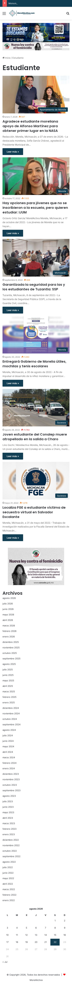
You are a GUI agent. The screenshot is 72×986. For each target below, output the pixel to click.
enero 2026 (9, 636)
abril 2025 (8, 686)
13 (36, 935)
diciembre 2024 (11, 708)
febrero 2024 (9, 763)
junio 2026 (8, 609)
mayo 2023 (8, 812)
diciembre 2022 (11, 839)
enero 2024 (9, 768)
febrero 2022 (9, 894)
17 (7, 942)
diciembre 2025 (11, 642)
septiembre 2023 (11, 790)
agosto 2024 (9, 730)
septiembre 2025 (11, 658)
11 (17, 935)
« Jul (5, 962)
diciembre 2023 (11, 774)
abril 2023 (8, 818)
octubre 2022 (10, 850)
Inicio (8, 57)
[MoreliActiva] (21, 13)
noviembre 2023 (11, 779)
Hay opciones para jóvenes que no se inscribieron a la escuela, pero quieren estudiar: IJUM (35, 208)
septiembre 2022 (11, 856)
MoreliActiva (36, 980)
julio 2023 (8, 801)
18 (17, 942)
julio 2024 (8, 735)
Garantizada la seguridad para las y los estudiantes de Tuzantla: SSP (34, 287)
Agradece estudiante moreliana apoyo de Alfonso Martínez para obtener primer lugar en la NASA (30, 126)
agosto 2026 (9, 598)
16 (64, 935)
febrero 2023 (9, 828)
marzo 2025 (9, 691)
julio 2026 (8, 603)
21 (45, 942)
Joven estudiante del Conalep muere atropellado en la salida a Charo (35, 436)
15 (55, 935)
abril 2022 (8, 883)
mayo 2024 (8, 746)
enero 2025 (9, 702)
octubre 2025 (10, 653)
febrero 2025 (9, 697)
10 (7, 935)
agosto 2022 (9, 861)
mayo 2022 (8, 878)
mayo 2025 (8, 680)
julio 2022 (8, 867)
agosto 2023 (9, 796)
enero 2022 (9, 900)
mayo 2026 (8, 614)
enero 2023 (9, 834)
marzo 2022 (9, 889)
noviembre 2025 (11, 647)
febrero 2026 (9, 631)
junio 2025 (8, 675)
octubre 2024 (10, 719)
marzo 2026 (9, 625)
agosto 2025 (9, 664)
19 (26, 942)
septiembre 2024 (11, 724)
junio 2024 (8, 741)
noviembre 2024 (11, 713)
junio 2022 (8, 872)
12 (26, 935)
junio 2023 (8, 807)
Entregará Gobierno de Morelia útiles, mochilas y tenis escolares (34, 363)
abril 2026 (8, 620)
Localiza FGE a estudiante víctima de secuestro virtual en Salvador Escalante (34, 512)
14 (45, 935)
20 (36, 942)
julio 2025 (8, 669)
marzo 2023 (9, 823)
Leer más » (13, 151)
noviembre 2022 (11, 845)
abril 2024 (8, 752)
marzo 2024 (9, 757)
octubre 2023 (10, 785)
